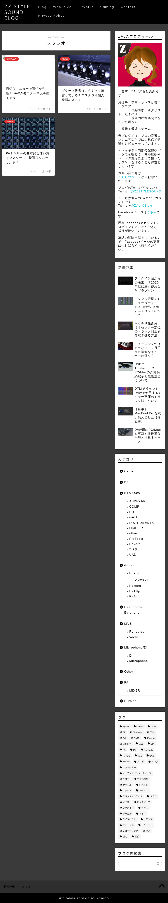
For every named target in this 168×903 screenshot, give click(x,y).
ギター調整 (142, 779)
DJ (126, 482)
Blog (42, 7)
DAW (153, 726)
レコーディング (130, 831)
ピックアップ (143, 802)
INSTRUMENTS (141, 522)
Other (128, 671)
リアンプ (148, 819)
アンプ (154, 762)
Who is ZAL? (64, 7)
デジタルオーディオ (132, 796)
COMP (134, 506)
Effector (135, 573)
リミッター (146, 825)
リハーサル (128, 825)
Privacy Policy (51, 15)
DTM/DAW (132, 493)
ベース (144, 808)
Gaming (107, 7)
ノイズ (126, 802)
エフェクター (129, 767)
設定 (125, 837)
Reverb (135, 544)
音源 (137, 837)
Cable (128, 471)
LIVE (128, 623)
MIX (152, 744)
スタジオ (127, 790)
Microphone (138, 661)
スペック (143, 790)
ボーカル (127, 813)
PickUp (134, 591)
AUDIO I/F (137, 501)
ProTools (136, 538)
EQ (131, 512)
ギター (126, 779)
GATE (133, 517)
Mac (141, 744)
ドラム (153, 796)
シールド (143, 785)
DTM (152, 732)
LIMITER (136, 528)
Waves (126, 762)
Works (88, 7)
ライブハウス (129, 819)
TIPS (133, 549)
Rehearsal (137, 631)
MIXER (134, 690)
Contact (128, 7)
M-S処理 (127, 744)
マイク (142, 813)
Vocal (133, 637)
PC (134, 750)
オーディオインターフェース (137, 773)
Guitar (129, 565)
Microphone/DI (135, 647)
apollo (126, 726)
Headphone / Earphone (134, 609)
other (133, 533)
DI (131, 655)
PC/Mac (130, 701)
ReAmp (135, 596)
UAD (132, 554)
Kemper (135, 585)
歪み (148, 831)
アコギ (140, 762)
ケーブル (127, 785)
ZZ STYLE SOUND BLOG (17, 12)
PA (126, 682)
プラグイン (128, 808)
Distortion (141, 579)
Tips (140, 756)
